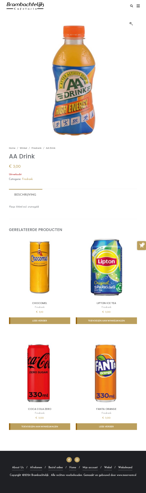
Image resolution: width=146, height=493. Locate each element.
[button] (131, 24)
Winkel (23, 148)
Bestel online (55, 467)
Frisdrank (36, 148)
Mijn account (90, 467)
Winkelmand (125, 467)
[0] (141, 246)
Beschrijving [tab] (25, 194)
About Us (18, 467)
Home (12, 148)
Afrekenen (36, 467)
